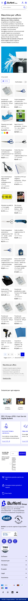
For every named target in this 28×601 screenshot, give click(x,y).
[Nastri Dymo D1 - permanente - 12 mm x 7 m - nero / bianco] (20, 116)
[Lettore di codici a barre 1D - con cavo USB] (7, 332)
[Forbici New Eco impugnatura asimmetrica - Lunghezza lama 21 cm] (20, 141)
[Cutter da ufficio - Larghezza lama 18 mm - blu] (20, 221)
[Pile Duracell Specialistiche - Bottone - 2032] (20, 197)
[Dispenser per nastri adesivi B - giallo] (5, 133)
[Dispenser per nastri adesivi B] (7, 116)
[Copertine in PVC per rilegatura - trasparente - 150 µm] (20, 168)
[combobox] (14, 7)
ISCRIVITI (22, 453)
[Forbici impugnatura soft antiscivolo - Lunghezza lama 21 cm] (7, 141)
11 (18, 354)
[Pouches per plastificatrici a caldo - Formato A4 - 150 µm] (7, 91)
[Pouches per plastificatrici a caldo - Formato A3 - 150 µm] (7, 307)
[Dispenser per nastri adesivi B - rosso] (7, 133)
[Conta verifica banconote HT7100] (7, 281)
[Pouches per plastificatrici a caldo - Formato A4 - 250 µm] (20, 307)
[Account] (23, 3)
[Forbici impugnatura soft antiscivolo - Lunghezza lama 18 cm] (20, 91)
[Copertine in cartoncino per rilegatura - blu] (20, 332)
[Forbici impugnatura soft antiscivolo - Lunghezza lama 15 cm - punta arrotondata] (7, 250)
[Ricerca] (24, 7)
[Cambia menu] (2, 3)
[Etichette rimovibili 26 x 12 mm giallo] (7, 197)
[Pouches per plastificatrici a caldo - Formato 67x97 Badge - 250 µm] (20, 281)
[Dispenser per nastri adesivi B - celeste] (2, 133)
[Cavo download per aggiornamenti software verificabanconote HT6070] (7, 168)
